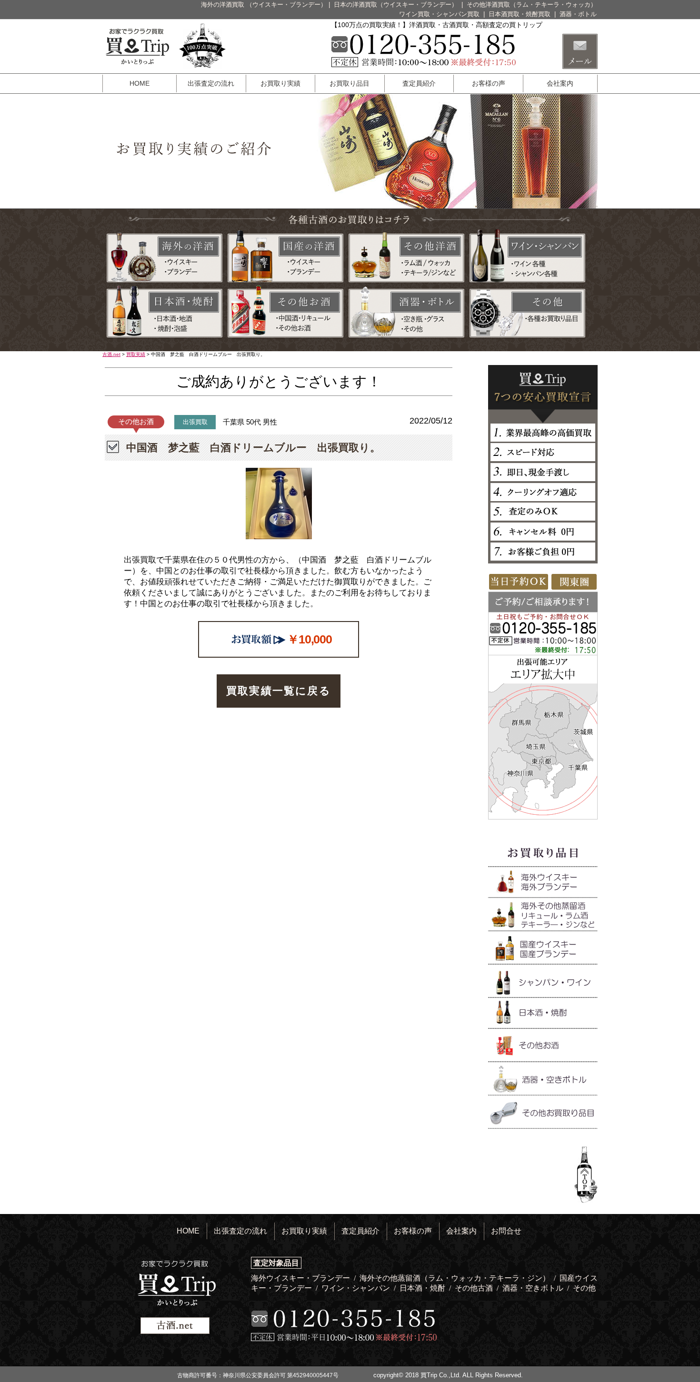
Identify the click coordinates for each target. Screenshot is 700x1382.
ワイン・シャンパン (356, 1288)
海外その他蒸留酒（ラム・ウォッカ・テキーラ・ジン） (456, 1278)
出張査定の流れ (211, 83)
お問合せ (506, 1231)
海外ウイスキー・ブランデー (301, 1278)
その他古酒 (475, 1288)
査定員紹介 (419, 83)
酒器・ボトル (578, 14)
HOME (140, 83)
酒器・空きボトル (533, 1288)
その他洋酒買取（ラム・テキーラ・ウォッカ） (532, 4)
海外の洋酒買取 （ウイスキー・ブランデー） (264, 4)
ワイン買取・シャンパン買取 (440, 14)
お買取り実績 (280, 83)
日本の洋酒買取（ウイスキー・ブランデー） (397, 4)
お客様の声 (488, 83)
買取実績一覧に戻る (278, 691)
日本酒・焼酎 (423, 1288)
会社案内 (560, 83)
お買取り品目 (350, 83)
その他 (584, 1288)
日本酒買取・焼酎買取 (520, 14)
